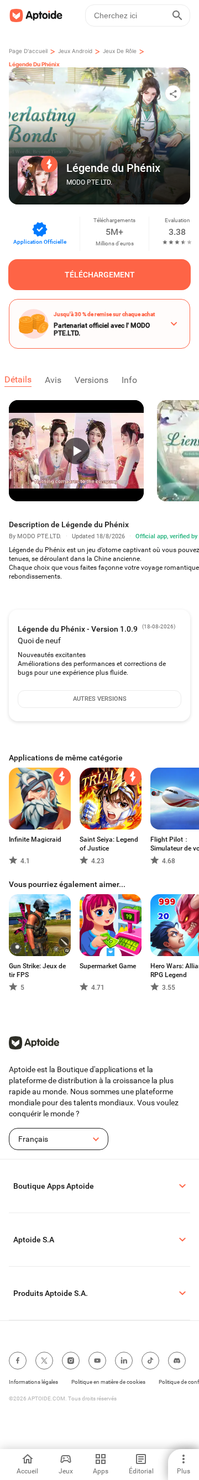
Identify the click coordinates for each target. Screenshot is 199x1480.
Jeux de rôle (120, 51)
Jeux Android (75, 51)
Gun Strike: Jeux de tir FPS (37, 970)
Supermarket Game (108, 966)
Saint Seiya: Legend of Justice (109, 844)
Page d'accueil (28, 51)
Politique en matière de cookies (108, 1382)
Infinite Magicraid (35, 839)
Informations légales (33, 1382)
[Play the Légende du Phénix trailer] (76, 450)
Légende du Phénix (34, 64)
